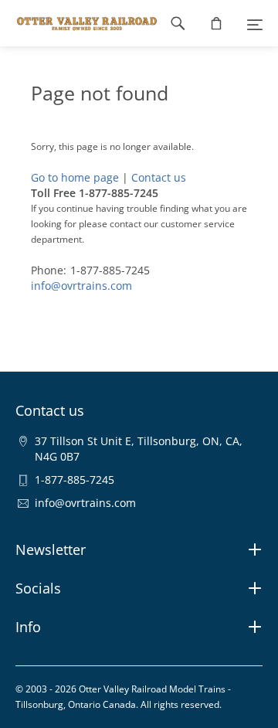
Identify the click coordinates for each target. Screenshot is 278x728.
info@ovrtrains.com (81, 285)
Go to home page (75, 177)
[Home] (79, 23)
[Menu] (255, 23)
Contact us (158, 177)
